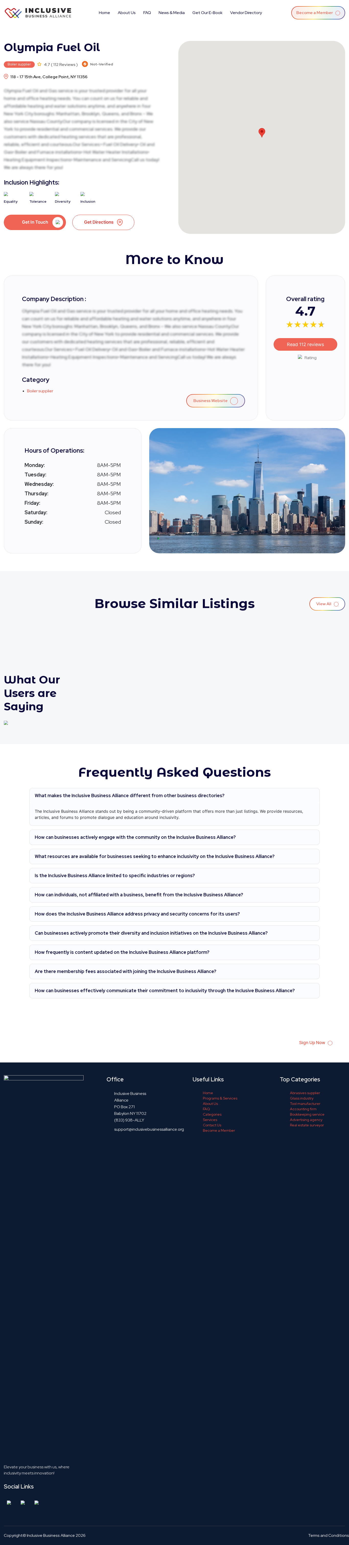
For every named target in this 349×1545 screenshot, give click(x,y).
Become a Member (315, 12)
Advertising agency (306, 1119)
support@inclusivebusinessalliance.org (149, 1129)
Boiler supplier (19, 64)
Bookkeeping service (307, 1114)
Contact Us (212, 1125)
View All (324, 603)
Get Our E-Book (207, 12)
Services (210, 1119)
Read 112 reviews (305, 344)
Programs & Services (220, 1098)
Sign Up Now (312, 1042)
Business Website (210, 400)
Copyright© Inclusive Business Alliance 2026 (45, 1535)
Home (104, 12)
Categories (212, 1114)
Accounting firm (303, 1109)
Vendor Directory (246, 12)
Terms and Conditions (328, 1535)
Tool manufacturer (305, 1103)
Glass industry (301, 1098)
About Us (127, 12)
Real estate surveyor (307, 1125)
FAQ (147, 12)
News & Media (172, 12)
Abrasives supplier (305, 1093)
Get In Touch (35, 222)
